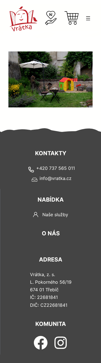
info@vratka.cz (56, 178)
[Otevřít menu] (88, 18)
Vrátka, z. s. (42, 274)
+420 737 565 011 (55, 168)
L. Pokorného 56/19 (51, 282)
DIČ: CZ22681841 (48, 305)
